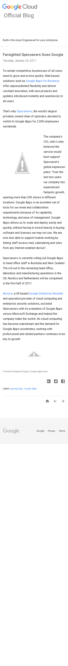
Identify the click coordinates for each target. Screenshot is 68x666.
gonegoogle (17, 388)
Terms (62, 431)
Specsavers (24, 111)
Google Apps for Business (42, 81)
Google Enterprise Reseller (46, 293)
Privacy (52, 431)
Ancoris (8, 293)
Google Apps (30, 388)
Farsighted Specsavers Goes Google (33, 54)
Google (40, 431)
